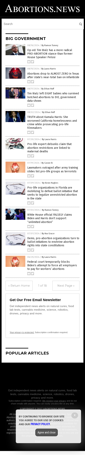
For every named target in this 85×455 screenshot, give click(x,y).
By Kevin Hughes (50, 183)
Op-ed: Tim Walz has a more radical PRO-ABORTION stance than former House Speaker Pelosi (50, 53)
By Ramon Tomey (50, 45)
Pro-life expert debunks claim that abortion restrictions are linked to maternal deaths (49, 147)
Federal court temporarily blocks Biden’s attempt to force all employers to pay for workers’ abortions (52, 265)
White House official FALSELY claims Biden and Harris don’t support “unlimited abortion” (49, 218)
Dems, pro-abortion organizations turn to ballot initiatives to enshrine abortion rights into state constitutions (53, 242)
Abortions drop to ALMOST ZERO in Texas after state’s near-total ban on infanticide (53, 75)
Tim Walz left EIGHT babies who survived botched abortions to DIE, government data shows (53, 97)
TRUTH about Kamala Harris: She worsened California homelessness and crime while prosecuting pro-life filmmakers (52, 122)
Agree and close (47, 432)
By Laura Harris (48, 68)
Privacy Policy (40, 424)
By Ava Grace (48, 233)
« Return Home (19, 285)
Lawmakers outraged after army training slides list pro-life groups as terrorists (52, 169)
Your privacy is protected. (22, 332)
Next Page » (66, 285)
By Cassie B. (47, 163)
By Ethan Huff (47, 88)
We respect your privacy (54, 401)
